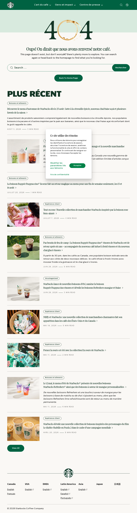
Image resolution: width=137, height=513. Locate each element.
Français (11, 494)
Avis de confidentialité (59, 175)
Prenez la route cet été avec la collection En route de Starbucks (73, 350)
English (10, 490)
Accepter (77, 165)
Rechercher (120, 68)
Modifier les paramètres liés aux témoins (58, 165)
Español (64, 494)
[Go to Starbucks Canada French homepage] (10, 5)
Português (66, 498)
